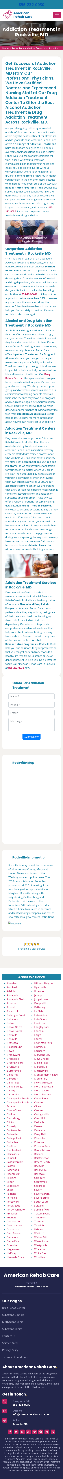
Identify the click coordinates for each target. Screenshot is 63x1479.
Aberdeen (12, 983)
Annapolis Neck (16, 999)
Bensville (12, 1039)
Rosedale (39, 1174)
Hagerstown (14, 1249)
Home (5, 48)
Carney (11, 1090)
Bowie (10, 1051)
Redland (38, 1154)
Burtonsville (14, 1070)
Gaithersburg (14, 1221)
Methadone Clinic (12, 1322)
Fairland (11, 1193)
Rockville (17, 48)
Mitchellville (41, 1070)
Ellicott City (13, 1185)
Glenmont (12, 1237)
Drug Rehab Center (13, 1308)
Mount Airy (40, 1078)
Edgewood (13, 1170)
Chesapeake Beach (18, 1098)
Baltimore (12, 1019)
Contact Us (8, 1336)
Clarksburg (13, 1118)
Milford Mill (40, 1066)
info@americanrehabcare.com (32, 1414)
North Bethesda (43, 1086)
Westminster (41, 1241)
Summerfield (41, 1209)
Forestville (13, 1201)
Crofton (11, 1146)
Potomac (39, 1142)
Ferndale (12, 1197)
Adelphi (11, 991)
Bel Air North (14, 1027)
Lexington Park (43, 1043)
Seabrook (39, 1185)
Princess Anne (42, 1146)
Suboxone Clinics (12, 1329)
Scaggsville (40, 1181)
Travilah (39, 1225)
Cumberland (14, 1150)
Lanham (39, 1031)
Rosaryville (40, 1170)
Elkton (10, 1181)
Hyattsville (40, 987)
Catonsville (13, 1094)
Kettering (39, 1007)
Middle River (41, 1062)
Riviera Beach (42, 1162)
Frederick (12, 1213)
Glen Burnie (13, 1233)
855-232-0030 (31, 4)
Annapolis (12, 995)
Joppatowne (41, 999)
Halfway (11, 1253)
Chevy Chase (14, 1110)
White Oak (40, 1253)
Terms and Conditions (15, 1357)
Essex (10, 1189)
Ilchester (39, 991)
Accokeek (12, 987)
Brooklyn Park (15, 1062)
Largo (37, 1035)
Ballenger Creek (16, 1015)
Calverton (12, 1078)
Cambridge (13, 1082)
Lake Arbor (40, 1015)
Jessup (38, 995)
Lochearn (39, 1051)
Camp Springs (15, 1086)
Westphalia (40, 1245)
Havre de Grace (15, 1257)
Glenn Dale (13, 1241)
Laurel (38, 1039)
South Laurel (41, 1201)
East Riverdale (15, 1162)
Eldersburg (13, 1174)
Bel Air (10, 1023)
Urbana (38, 1229)
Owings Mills (41, 1114)
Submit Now (31, 736)
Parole (38, 1126)
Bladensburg (14, 1047)
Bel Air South (14, 1031)
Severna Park (42, 1193)
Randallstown (42, 1150)
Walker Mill (40, 1237)
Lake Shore (40, 1019)
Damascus (13, 1154)
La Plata (38, 1011)
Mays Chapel (41, 1058)
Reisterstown (41, 1158)
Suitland (39, 1205)
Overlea (38, 1110)
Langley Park (41, 1027)
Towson (39, 1221)
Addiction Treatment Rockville (41, 48)
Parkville (39, 1122)
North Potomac (43, 1094)
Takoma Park (42, 1213)
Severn (38, 1189)
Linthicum (40, 1047)
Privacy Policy (10, 1350)
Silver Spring (41, 1197)
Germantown (14, 1225)
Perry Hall (40, 1134)
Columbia (12, 1142)
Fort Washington (16, 1209)
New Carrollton (43, 1082)
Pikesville (39, 1138)
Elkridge (11, 1178)
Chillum (11, 1114)
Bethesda (12, 1043)
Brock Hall (13, 1058)
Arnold (11, 1007)
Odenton (39, 1102)
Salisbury (39, 1178)
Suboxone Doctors (13, 1315)
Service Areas (10, 1343)
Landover (39, 1023)
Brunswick (13, 1066)
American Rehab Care (31, 1275)
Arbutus (11, 1003)
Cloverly (11, 1126)
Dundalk (12, 1158)
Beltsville (12, 1035)
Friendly (11, 1217)
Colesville (12, 1134)
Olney (37, 1106)
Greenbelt (12, 1245)
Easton (11, 1166)
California (12, 1074)
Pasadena (39, 1130)
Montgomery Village (46, 1074)
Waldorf (38, 1233)
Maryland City (42, 1054)
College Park (14, 1138)
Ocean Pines (41, 1098)
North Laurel (41, 1090)
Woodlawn (40, 1257)
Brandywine (13, 1054)
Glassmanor (14, 1229)
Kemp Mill (40, 1003)
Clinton (11, 1122)
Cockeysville (14, 1130)
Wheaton (39, 1249)
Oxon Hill (39, 1118)
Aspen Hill (12, 1011)
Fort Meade (13, 1205)
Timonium (40, 1217)
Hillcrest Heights (43, 983)
